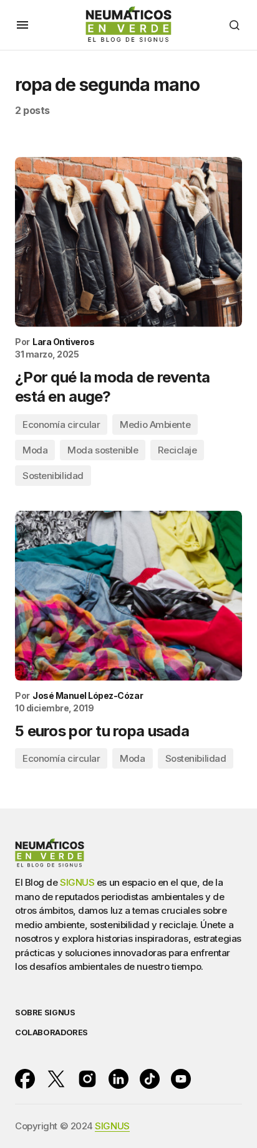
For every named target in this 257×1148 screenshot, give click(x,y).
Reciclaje (177, 450)
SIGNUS (77, 882)
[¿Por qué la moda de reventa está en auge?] (128, 242)
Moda (34, 450)
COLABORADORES (51, 1032)
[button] (22, 24)
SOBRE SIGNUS (45, 1012)
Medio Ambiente (155, 424)
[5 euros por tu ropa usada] (128, 596)
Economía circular (61, 424)
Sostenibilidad (53, 475)
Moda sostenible (102, 450)
